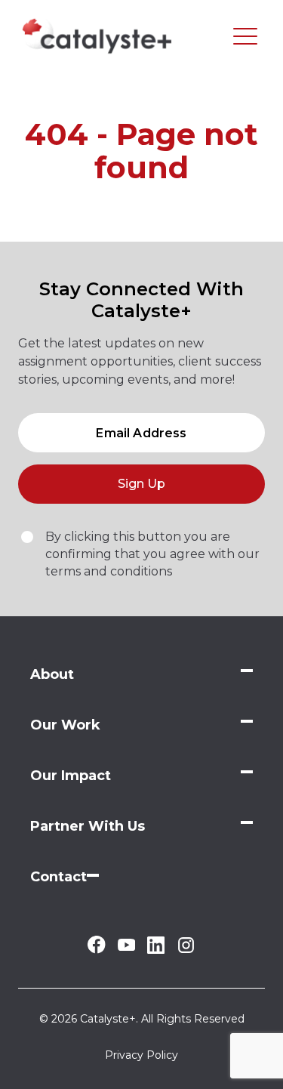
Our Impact (70, 775)
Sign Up (141, 484)
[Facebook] (96, 949)
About (52, 674)
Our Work (65, 725)
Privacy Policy (141, 1055)
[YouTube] (126, 946)
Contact (58, 876)
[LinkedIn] (156, 949)
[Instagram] (186, 950)
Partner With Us (87, 826)
